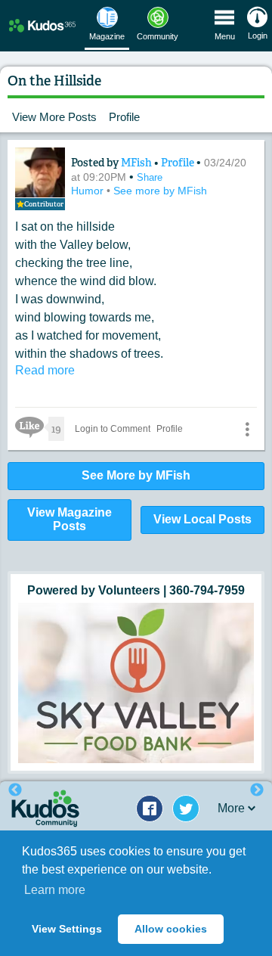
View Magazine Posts (69, 519)
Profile (124, 116)
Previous (15, 790)
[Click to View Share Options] (247, 428)
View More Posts (54, 116)
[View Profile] (40, 172)
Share (149, 177)
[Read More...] (136, 683)
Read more (45, 370)
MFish (137, 162)
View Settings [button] (67, 929)
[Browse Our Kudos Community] (42, 25)
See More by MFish (136, 475)
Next (256, 790)
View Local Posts (202, 519)
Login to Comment (112, 429)
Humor (89, 191)
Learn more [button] (54, 889)
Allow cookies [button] (170, 929)
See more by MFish (160, 191)
